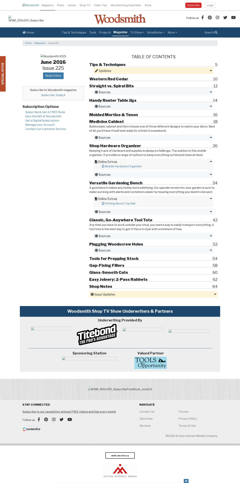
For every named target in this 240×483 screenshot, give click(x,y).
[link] (26, 19)
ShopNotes (155, 32)
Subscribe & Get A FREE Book (45, 112)
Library (71, 5)
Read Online (53, 75)
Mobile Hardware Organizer (123, 166)
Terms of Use (187, 425)
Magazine (48, 5)
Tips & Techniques (74, 32)
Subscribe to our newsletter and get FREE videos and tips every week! (69, 411)
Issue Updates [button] (104, 294)
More (171, 32)
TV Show (136, 32)
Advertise (146, 418)
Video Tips (100, 5)
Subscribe (193, 5)
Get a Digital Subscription (42, 120)
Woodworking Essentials (126, 5)
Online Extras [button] (107, 162)
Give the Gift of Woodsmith (43, 116)
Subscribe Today (52, 95)
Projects (105, 32)
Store (148, 5)
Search (210, 32)
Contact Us (147, 411)
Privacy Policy (188, 418)
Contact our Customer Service (45, 129)
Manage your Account (40, 124)
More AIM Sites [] (120, 455)
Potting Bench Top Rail (120, 203)
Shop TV (85, 5)
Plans (60, 5)
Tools (92, 32)
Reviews (145, 425)
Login (210, 5)
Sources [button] (104, 92)
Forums (184, 411)
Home (30, 32)
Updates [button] (104, 71)
